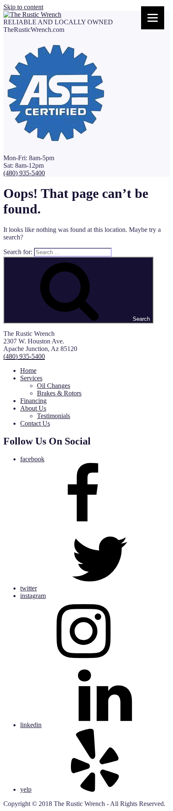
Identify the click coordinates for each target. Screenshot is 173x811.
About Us (33, 408)
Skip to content (23, 6)
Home (28, 370)
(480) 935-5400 (24, 173)
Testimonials (53, 415)
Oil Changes (53, 385)
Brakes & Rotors (59, 393)
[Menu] (152, 17)
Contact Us (35, 423)
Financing (33, 400)
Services (31, 378)
